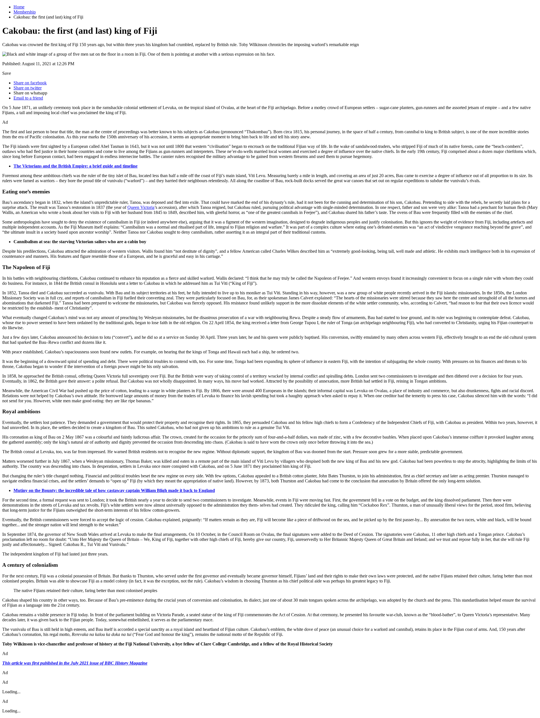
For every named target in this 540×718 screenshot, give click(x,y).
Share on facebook (30, 82)
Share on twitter (28, 87)
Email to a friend (28, 98)
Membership (25, 12)
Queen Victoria (140, 207)
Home (19, 6)
